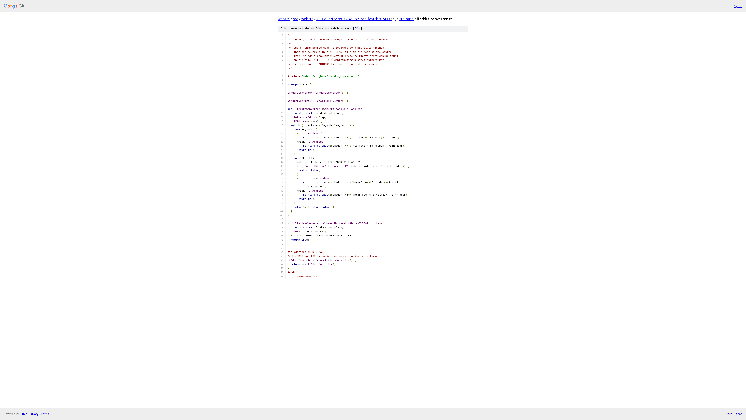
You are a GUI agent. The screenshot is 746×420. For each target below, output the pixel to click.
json (739, 414)
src (295, 19)
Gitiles (23, 414)
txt (729, 414)
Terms (45, 414)
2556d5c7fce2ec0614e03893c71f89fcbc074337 (354, 19)
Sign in (738, 6)
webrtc (284, 19)
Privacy (34, 414)
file (357, 28)
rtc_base (406, 19)
